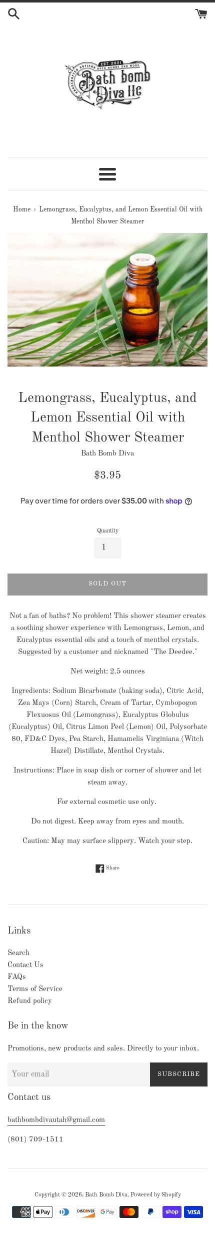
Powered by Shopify (155, 1195)
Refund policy (30, 1001)
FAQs (17, 977)
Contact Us (26, 965)
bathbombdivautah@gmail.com (56, 1120)
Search (19, 953)
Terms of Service (35, 989)
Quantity (107, 531)
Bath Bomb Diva (106, 1195)
